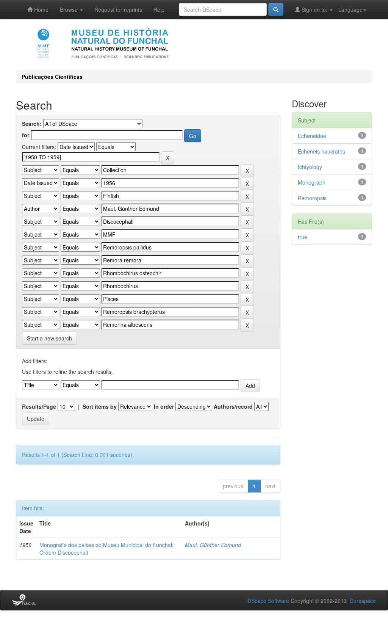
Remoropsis (312, 198)
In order (164, 406)
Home (40, 9)
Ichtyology (310, 167)
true (302, 237)
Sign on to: (314, 9)
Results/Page (39, 406)
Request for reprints (118, 9)
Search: (32, 123)
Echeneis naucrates (321, 151)
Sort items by (100, 406)
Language (350, 9)
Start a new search (49, 338)
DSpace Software (268, 600)
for (25, 135)
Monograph (311, 182)
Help (158, 9)
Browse (69, 9)
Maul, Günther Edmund (213, 545)
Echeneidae (312, 136)
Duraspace (363, 600)
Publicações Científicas (52, 76)
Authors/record (233, 406)
